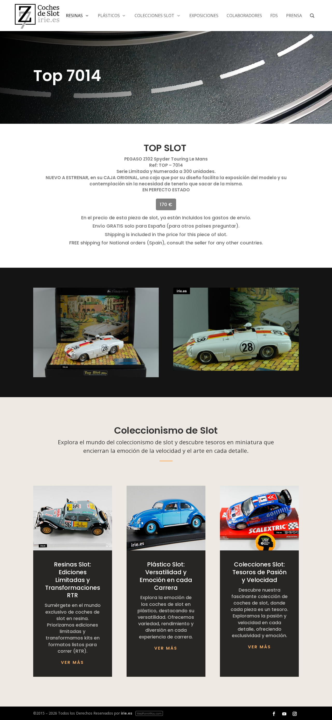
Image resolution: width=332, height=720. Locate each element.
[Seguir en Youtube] (284, 714)
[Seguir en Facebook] (274, 714)
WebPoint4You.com (149, 713)
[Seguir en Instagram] (294, 714)
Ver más (72, 662)
